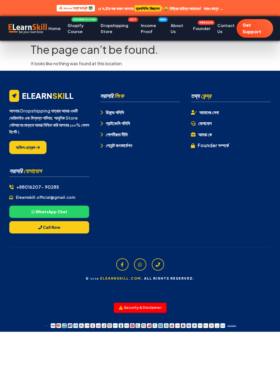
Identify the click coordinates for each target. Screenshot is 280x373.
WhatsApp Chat (51, 211)
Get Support (252, 28)
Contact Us (226, 28)
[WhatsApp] (140, 264)
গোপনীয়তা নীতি (117, 134)
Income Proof (152, 27)
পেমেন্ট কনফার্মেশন (119, 145)
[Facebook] (122, 264)
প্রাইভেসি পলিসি (118, 123)
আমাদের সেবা (209, 112)
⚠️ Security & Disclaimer (140, 307)
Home (54, 28)
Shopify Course (81, 27)
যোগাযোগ (205, 123)
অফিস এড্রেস (26, 147)
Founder (202, 27)
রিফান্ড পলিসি (115, 112)
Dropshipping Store (117, 27)
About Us (177, 28)
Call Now (51, 227)
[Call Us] (158, 264)
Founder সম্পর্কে (213, 145)
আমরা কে (205, 134)
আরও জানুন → (214, 8)
